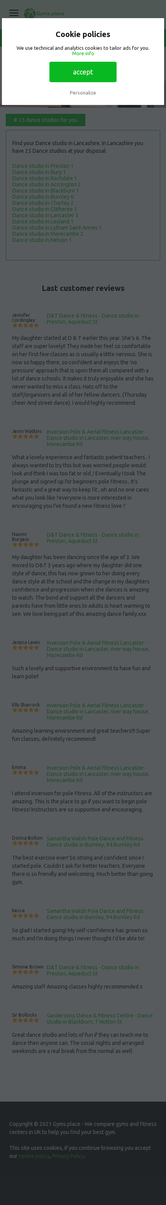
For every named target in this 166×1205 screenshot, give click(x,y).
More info (83, 53)
